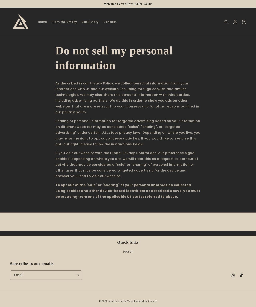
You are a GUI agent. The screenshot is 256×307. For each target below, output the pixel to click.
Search (128, 252)
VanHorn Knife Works (121, 301)
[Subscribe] (77, 275)
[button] (226, 22)
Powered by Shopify (145, 301)
